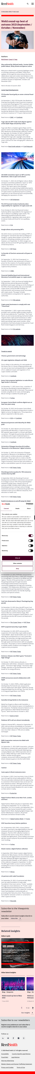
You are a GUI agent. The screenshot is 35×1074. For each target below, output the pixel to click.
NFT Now (13, 249)
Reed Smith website (14, 146)
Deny (17, 568)
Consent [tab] (6, 508)
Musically (13, 901)
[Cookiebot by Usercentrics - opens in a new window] (26, 504)
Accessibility (5, 1054)
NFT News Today (15, 467)
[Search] (28, 4)
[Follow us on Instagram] (18, 1038)
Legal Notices (15, 1057)
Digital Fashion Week (16, 819)
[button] (33, 1008)
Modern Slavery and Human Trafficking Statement (16, 1064)
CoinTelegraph (28, 146)
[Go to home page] (7, 3)
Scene (28, 819)
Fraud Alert (4, 1057)
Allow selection (17, 563)
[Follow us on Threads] (23, 1038)
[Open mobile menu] (32, 4)
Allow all (17, 558)
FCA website (16, 329)
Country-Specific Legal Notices (21, 1054)
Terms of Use (21, 1067)
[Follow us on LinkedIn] (3, 1038)
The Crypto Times (15, 622)
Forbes (12, 398)
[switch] (30, 540)
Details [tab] (18, 508)
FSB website (16, 300)
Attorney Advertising (7, 1061)
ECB (11, 418)
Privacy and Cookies (7, 1067)
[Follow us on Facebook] (13, 1038)
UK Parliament (14, 199)
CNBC (12, 117)
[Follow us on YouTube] (8, 1038)
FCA (11, 225)
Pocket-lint (13, 793)
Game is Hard (14, 716)
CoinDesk (19, 117)
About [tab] (29, 508)
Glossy (12, 872)
